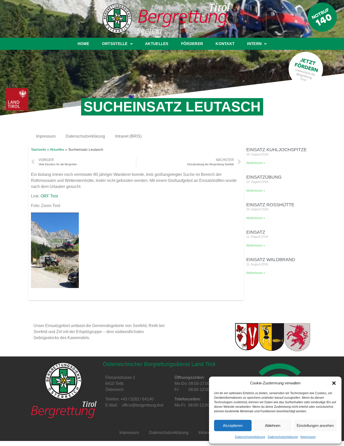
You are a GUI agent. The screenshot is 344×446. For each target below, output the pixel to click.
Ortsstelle (115, 44)
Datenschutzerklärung (250, 437)
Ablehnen (272, 425)
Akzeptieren (233, 425)
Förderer (192, 44)
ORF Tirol (49, 196)
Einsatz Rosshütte (270, 204)
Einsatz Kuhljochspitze (276, 149)
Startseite (38, 149)
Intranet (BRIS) (128, 136)
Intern (254, 44)
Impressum (308, 437)
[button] (333, 383)
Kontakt (225, 44)
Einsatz (255, 232)
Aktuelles (156, 44)
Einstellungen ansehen (315, 425)
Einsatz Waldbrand (270, 259)
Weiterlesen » (255, 163)
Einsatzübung (264, 177)
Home (83, 44)
